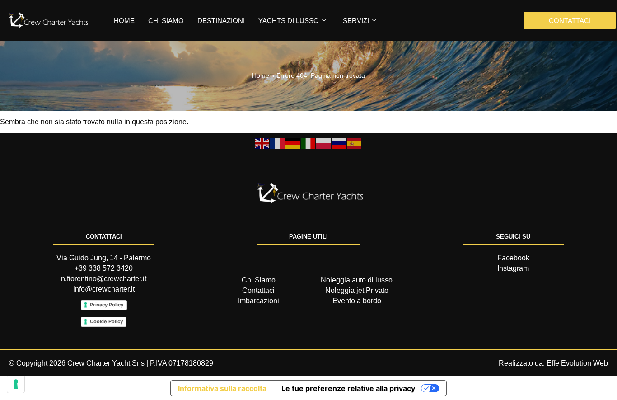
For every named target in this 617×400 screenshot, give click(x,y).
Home (260, 75)
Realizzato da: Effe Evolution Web (553, 363)
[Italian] (308, 142)
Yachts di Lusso (288, 20)
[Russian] (339, 142)
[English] (262, 142)
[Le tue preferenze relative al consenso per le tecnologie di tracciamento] (15, 384)
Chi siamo (166, 20)
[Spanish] (354, 142)
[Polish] (324, 142)
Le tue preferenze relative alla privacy (348, 388)
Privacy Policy (106, 304)
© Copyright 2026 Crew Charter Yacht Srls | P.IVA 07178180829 (111, 363)
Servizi (356, 20)
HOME (124, 20)
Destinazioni (221, 20)
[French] (277, 142)
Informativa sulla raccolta (222, 388)
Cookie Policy (106, 321)
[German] (293, 142)
